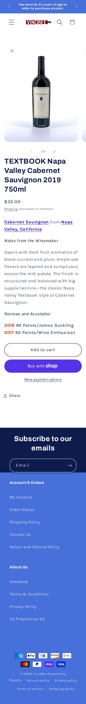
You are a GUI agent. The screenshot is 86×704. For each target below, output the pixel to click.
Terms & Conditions (29, 594)
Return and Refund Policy (34, 547)
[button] (11, 22)
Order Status (22, 509)
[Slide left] (31, 151)
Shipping (11, 209)
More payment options (43, 379)
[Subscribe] (69, 465)
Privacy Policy (23, 606)
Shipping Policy (25, 522)
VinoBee (40, 674)
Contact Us (20, 534)
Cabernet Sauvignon (26, 222)
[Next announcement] (76, 6)
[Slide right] (54, 151)
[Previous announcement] (9, 6)
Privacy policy (65, 680)
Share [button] (15, 395)
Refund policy (38, 680)
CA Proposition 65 (27, 619)
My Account (21, 497)
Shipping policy (62, 689)
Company (19, 581)
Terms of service (30, 689)
